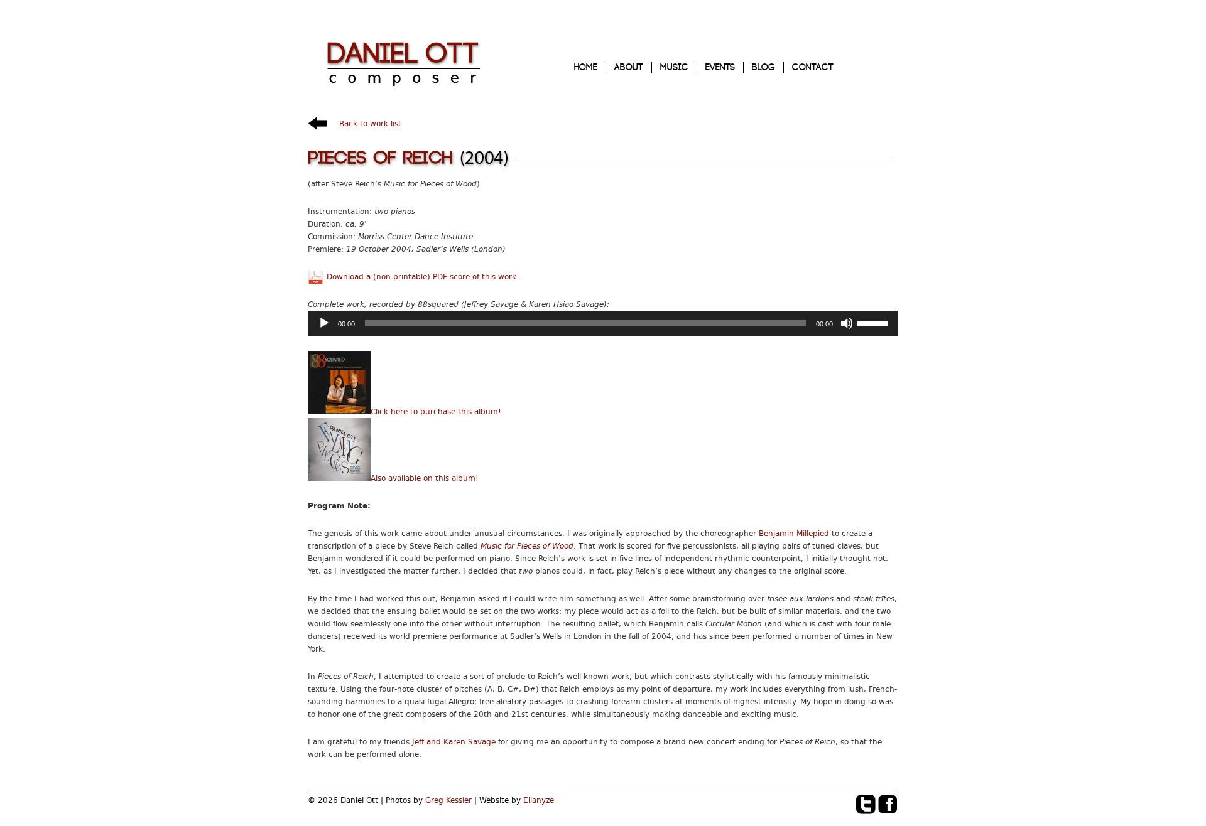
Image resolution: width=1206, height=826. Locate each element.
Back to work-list (370, 123)
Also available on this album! (425, 478)
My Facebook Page (888, 805)
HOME (585, 67)
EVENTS (720, 67)
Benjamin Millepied (794, 533)
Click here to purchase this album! (436, 411)
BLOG (763, 67)
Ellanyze (538, 800)
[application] (603, 323)
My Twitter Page (866, 805)
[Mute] (846, 323)
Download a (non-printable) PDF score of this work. (423, 276)
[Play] (324, 323)
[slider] (874, 322)
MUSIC (674, 67)
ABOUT (628, 67)
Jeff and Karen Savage (454, 742)
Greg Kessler (448, 800)
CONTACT (813, 67)
